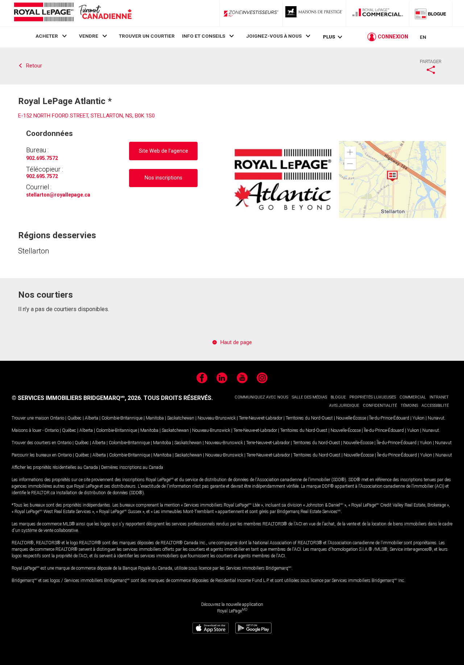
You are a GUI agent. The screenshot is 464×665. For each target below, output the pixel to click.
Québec (74, 418)
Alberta (91, 418)
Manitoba (155, 418)
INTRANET (439, 397)
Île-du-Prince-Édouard (389, 418)
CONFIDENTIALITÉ (380, 405)
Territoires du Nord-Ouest (309, 418)
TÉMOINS (409, 405)
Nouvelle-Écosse (351, 418)
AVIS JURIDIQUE (344, 405)
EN (423, 37)
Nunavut (436, 418)
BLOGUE (338, 397)
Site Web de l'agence (163, 151)
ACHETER (47, 36)
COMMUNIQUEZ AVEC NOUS (261, 397)
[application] (392, 179)
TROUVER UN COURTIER (147, 36)
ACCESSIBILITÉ (435, 405)
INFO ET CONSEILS (203, 36)
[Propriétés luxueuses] (314, 13)
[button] (350, 152)
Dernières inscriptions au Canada (132, 467)
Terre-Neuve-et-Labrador (260, 418)
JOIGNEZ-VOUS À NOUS (274, 36)
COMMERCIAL (412, 397)
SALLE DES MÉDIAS (309, 397)
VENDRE (88, 36)
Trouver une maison (30, 418)
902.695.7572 (42, 158)
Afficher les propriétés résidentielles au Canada (55, 467)
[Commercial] (378, 13)
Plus (329, 37)
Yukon (418, 418)
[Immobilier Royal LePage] (72, 13)
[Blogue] (431, 13)
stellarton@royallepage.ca (58, 195)
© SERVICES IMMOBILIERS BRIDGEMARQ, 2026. (77, 398)
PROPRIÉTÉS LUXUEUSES (372, 397)
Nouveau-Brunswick (217, 418)
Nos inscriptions (163, 178)
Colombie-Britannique (122, 418)
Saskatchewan (180, 418)
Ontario (57, 418)
